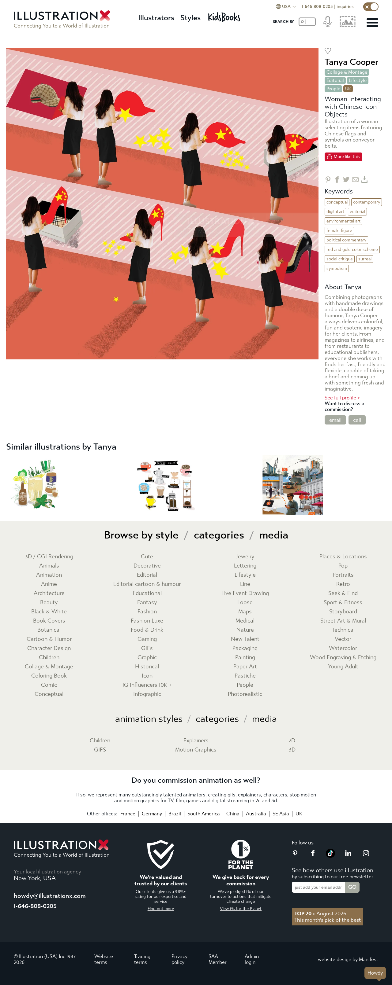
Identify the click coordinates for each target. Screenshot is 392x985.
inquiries (345, 6)
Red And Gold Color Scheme (352, 249)
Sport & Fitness (343, 602)
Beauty (49, 602)
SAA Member (218, 959)
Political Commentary (346, 240)
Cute (147, 556)
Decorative (147, 566)
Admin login (252, 959)
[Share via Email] (355, 179)
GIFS (100, 750)
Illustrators (156, 17)
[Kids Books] (225, 15)
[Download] (364, 179)
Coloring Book (49, 676)
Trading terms (142, 959)
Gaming (147, 639)
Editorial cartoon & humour (147, 584)
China (232, 814)
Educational (147, 593)
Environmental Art (343, 221)
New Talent (245, 639)
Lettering (245, 566)
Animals (49, 566)
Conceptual (337, 202)
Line (245, 584)
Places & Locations (343, 556)
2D (291, 740)
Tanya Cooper (351, 62)
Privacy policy (179, 959)
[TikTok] (330, 856)
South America (203, 814)
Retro (343, 584)
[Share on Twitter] (346, 179)
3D (292, 750)
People (333, 88)
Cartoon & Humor (49, 639)
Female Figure (339, 230)
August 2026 (320, 913)
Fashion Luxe (147, 621)
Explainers (196, 740)
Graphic (147, 657)
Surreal (364, 259)
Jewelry (245, 556)
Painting (245, 657)
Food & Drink (147, 630)
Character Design (49, 648)
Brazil (174, 814)
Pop (343, 566)
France (127, 814)
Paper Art (245, 666)
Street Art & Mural (343, 621)
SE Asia (281, 814)
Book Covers (49, 621)
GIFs (147, 648)
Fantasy (147, 602)
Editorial (335, 80)
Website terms (103, 959)
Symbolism (336, 268)
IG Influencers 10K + (147, 685)
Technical (343, 630)
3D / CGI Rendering (49, 556)
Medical (245, 621)
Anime (49, 584)
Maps (245, 611)
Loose (245, 602)
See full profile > (342, 398)
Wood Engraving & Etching (343, 657)
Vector (343, 639)
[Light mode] (371, 6)
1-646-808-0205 (317, 6)
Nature (245, 630)
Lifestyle (358, 80)
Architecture (49, 593)
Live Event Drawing (245, 593)
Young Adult (343, 666)
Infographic (147, 694)
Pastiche (245, 676)
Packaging (245, 648)
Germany (152, 814)
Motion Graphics (196, 750)
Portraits (343, 575)
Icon (147, 676)
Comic (49, 685)
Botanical (49, 630)
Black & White (49, 611)
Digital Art (335, 211)
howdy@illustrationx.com (50, 895)
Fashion (147, 611)
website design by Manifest (348, 959)
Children (49, 657)
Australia (256, 814)
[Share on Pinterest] (328, 179)
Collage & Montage (346, 72)
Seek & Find (343, 593)
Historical (147, 666)
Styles (190, 17)
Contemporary (366, 202)
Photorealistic (245, 694)
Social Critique (339, 259)
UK (299, 814)
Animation (49, 575)
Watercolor (343, 648)
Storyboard (343, 611)
